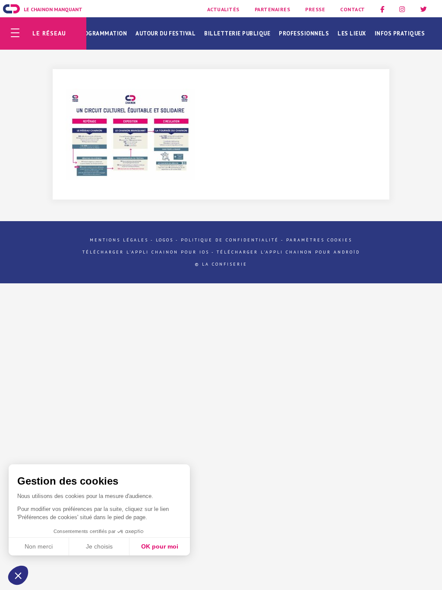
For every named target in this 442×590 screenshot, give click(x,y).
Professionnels (304, 33)
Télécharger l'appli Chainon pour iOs (145, 252)
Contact (352, 9)
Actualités (223, 9)
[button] (18, 575)
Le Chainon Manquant (53, 9)
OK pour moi (159, 546)
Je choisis (99, 546)
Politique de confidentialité (230, 240)
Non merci (39, 546)
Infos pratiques (400, 33)
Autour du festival (166, 33)
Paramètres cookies (319, 240)
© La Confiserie (221, 264)
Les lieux (352, 33)
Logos (165, 240)
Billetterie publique (237, 33)
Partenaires (272, 9)
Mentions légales (119, 240)
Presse (315, 9)
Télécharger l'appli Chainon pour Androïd (288, 252)
